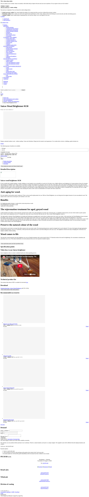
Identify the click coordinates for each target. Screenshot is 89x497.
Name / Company (4, 430)
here (27, 282)
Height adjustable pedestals (12, 31)
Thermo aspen (9, 68)
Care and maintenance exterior (12, 62)
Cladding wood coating (11, 45)
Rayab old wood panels (11, 72)
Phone (2, 433)
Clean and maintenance (11, 53)
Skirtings (8, 57)
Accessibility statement (6, 492)
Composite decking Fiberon (12, 28)
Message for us (4, 436)
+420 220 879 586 (44, 480)
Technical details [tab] (7, 162)
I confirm (3, 16)
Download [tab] (5, 163)
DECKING (5, 26)
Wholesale (5, 81)
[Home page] (4, 22)
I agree (7, 6)
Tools (7, 55)
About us (5, 82)
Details (2, 143)
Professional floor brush (8, 419)
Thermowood (9, 42)
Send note (3, 437)
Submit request (4, 155)
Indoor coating (9, 61)
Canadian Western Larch (11, 41)
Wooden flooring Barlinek (12, 48)
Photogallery (6, 77)
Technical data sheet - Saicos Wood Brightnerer (11, 288)
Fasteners (8, 32)
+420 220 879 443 (44, 472)
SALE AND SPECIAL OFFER (10, 73)
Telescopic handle (7, 355)
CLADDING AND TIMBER (10, 37)
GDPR (12, 492)
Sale (7, 75)
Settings (2, 6)
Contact (5, 83)
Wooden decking (10, 27)
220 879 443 (45, 463)
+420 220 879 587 (44, 487)
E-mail (2, 432)
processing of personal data (14, 439)
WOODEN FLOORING (8, 46)
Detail (87, 326)
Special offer (9, 76)
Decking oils (9, 33)
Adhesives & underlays (11, 56)
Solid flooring (9, 47)
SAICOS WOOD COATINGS (10, 58)
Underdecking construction (12, 29)
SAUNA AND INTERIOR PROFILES (12, 66)
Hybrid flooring (9, 50)
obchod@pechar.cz (44, 474)
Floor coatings (9, 52)
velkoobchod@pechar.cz (44, 481)
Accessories (8, 36)
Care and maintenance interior (12, 63)
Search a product (4, 90)
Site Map (17, 492)
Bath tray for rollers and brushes (10, 323)
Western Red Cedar (10, 38)
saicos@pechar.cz (44, 488)
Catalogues (5, 78)
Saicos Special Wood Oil (8, 387)
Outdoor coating (9, 60)
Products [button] (5, 24)
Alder (7, 70)
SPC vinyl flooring (10, 51)
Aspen (7, 67)
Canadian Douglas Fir (11, 40)
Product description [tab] (7, 161)
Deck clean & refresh (10, 35)
